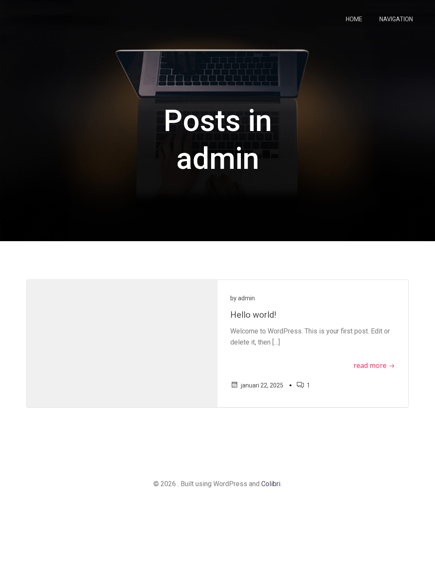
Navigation (396, 19)
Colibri (270, 484)
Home (354, 19)
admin (246, 298)
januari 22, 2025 (262, 385)
